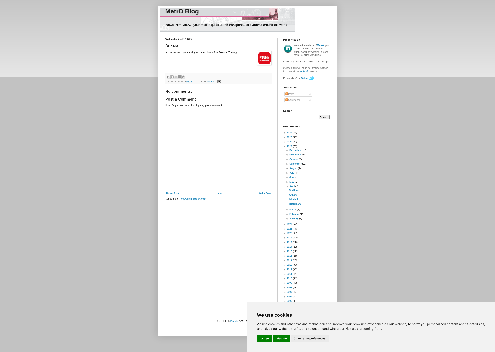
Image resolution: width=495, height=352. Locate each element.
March (293, 209)
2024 (290, 141)
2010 (290, 278)
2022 (290, 224)
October (294, 159)
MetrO (320, 45)
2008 (290, 287)
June (292, 177)
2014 (290, 260)
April (292, 186)
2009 (290, 283)
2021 (290, 228)
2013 (290, 265)
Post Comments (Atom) (193, 199)
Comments (294, 100)
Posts (291, 94)
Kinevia (234, 321)
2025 (290, 137)
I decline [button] (281, 338)
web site (304, 71)
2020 (290, 233)
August (293, 168)
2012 (290, 269)
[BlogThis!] (172, 77)
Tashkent (294, 190)
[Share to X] (176, 77)
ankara (210, 81)
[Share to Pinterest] (183, 77)
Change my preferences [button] (309, 338)
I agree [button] (264, 338)
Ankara (293, 194)
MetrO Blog (182, 11)
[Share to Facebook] (180, 77)
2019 (290, 237)
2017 (290, 246)
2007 (290, 292)
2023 (290, 146)
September (295, 163)
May (292, 182)
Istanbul (293, 199)
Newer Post (172, 193)
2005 (290, 301)
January (294, 218)
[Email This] (169, 77)
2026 (290, 132)
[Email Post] (218, 81)
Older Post (265, 193)
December (295, 150)
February (294, 214)
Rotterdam (295, 204)
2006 (290, 296)
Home (219, 193)
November (295, 154)
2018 (290, 242)
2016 (290, 251)
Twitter (304, 78)
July (292, 172)
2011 (290, 274)
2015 (290, 255)
